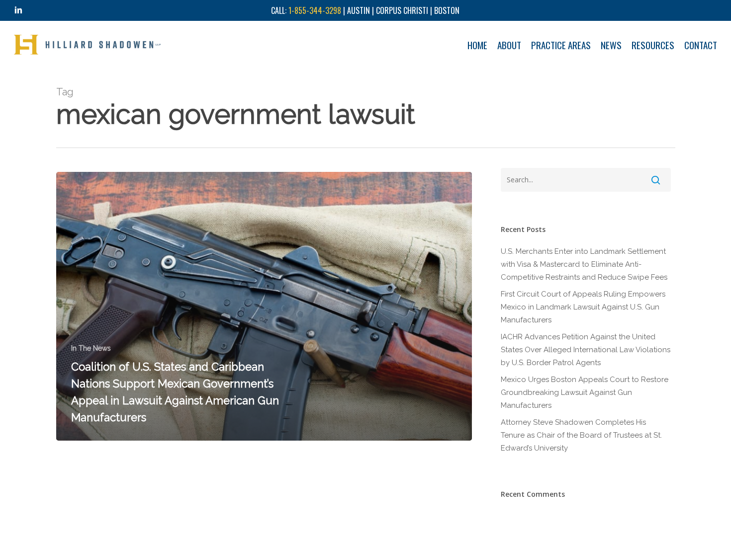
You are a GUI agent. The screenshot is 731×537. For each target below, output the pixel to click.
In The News (91, 348)
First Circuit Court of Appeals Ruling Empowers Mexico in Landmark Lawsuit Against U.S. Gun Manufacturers (583, 307)
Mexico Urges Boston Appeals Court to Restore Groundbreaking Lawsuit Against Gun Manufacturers (584, 392)
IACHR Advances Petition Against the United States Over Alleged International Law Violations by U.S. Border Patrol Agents (585, 349)
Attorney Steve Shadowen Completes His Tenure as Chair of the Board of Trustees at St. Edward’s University (581, 435)
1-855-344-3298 (314, 10)
